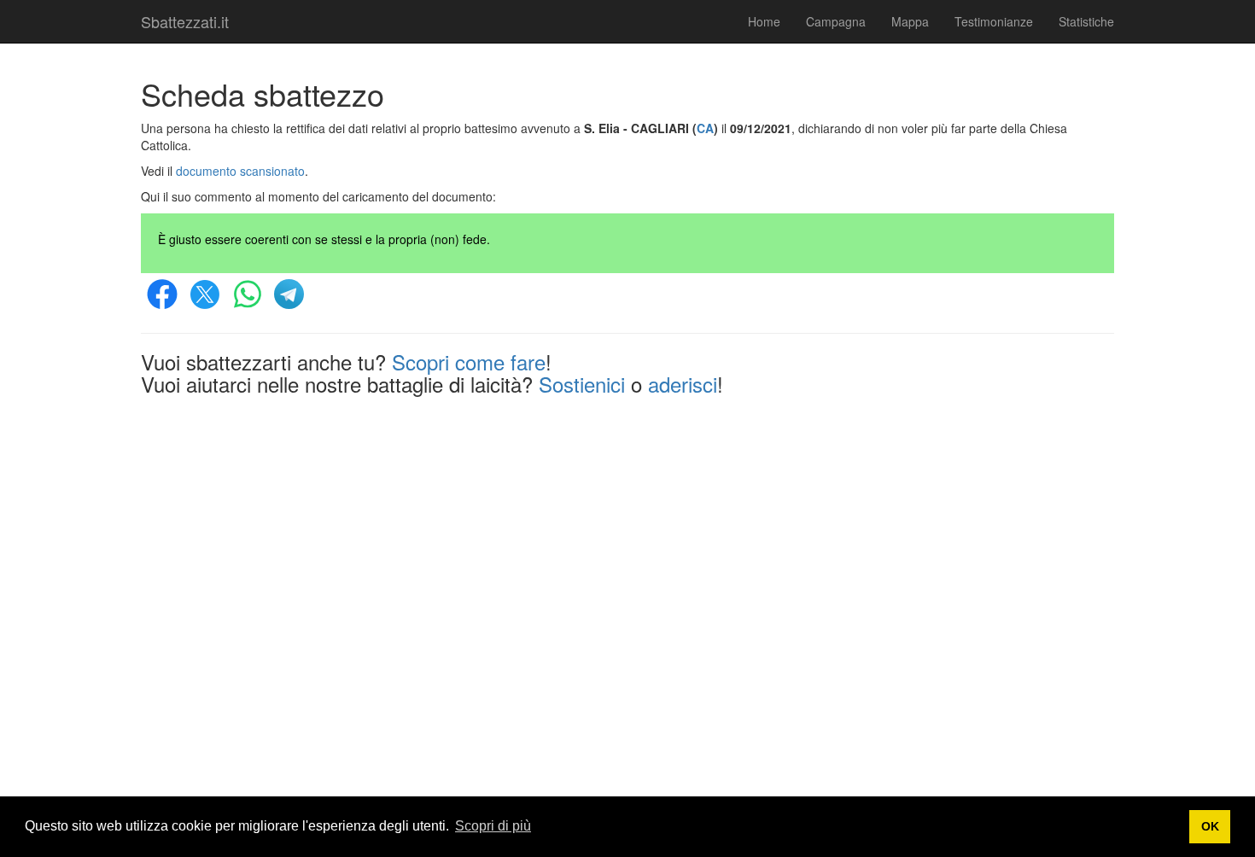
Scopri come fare (469, 361)
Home (764, 21)
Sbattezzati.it (185, 21)
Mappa (910, 21)
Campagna (836, 21)
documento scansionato (240, 170)
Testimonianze (993, 21)
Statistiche (1086, 21)
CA (705, 128)
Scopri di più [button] (493, 826)
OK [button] (1210, 826)
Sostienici (582, 384)
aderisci (682, 384)
